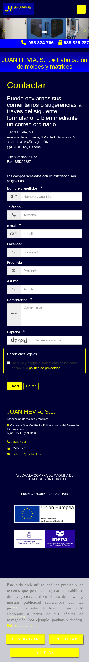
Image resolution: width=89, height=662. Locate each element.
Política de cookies (22, 625)
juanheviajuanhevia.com (27, 454)
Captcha (14, 332)
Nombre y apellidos (23, 188)
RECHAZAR (66, 639)
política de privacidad (44, 368)
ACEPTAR (44, 652)
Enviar (14, 386)
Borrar (31, 386)
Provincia (14, 262)
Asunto (12, 281)
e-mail (12, 225)
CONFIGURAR (25, 639)
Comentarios (17, 300)
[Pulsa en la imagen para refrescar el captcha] (19, 340)
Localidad (14, 244)
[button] (6, 28)
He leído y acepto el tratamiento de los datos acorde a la (45, 365)
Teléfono (14, 207)
